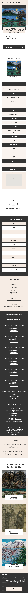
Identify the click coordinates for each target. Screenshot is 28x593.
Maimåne (13, 38)
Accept (14, 589)
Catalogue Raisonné (10, 37)
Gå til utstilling (14, 533)
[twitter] (13, 204)
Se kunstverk (14, 498)
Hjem (7, 37)
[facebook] (9, 204)
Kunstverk (9, 47)
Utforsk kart (14, 568)
